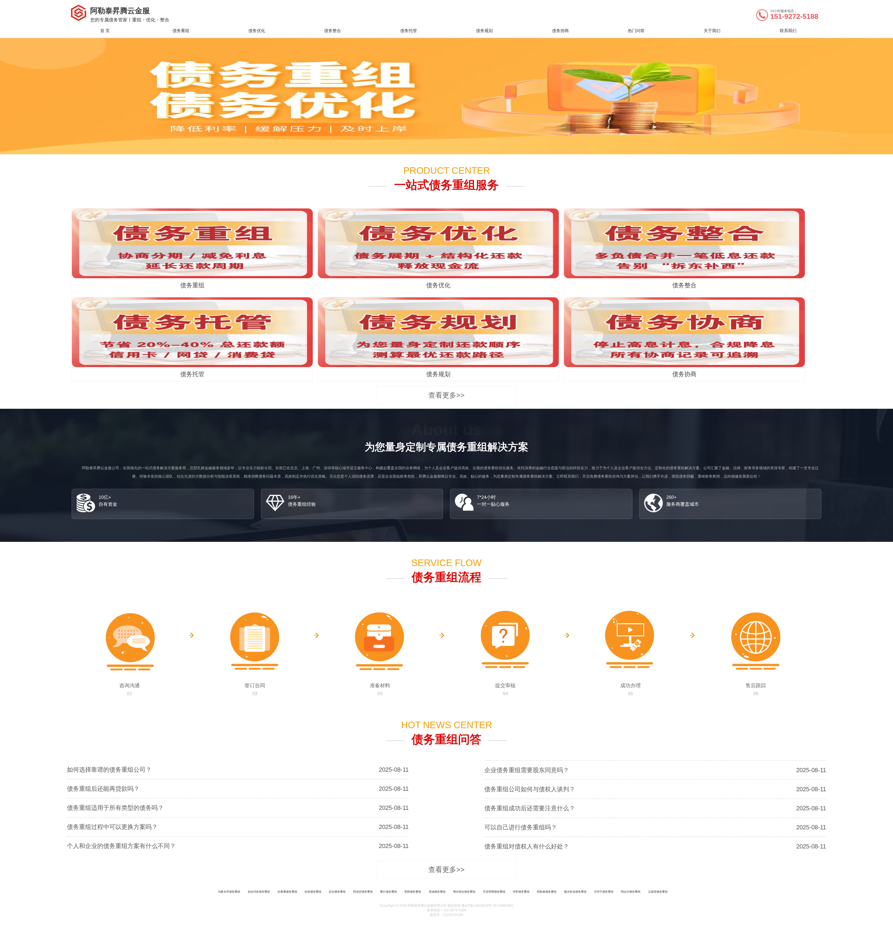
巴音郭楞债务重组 (494, 891)
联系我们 (788, 30)
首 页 (105, 30)
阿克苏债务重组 (363, 891)
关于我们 (712, 30)
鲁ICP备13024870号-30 (479, 905)
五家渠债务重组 (658, 891)
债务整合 (332, 30)
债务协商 (560, 30)
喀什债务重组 (388, 891)
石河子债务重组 (603, 891)
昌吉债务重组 (337, 891)
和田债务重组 (412, 891)
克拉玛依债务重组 (259, 891)
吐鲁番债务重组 (287, 891)
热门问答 (636, 30)
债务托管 (408, 30)
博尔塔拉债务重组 (464, 891)
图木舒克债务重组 (575, 891)
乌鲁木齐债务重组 (229, 891)
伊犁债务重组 (521, 891)
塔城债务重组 (437, 891)
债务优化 (256, 30)
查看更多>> (446, 395)
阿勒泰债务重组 (546, 891)
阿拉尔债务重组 (630, 891)
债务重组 (181, 30)
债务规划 (484, 30)
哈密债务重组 (313, 891)
